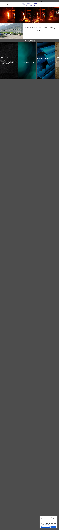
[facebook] (41, 1)
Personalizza (43, 526)
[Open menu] (8, 5)
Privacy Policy (47, 524)
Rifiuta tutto (48, 526)
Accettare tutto (53, 526)
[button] (1, 60)
